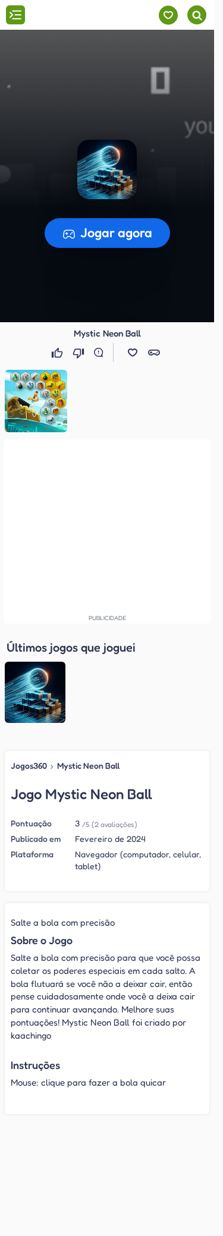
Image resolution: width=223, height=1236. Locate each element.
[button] (107, 169)
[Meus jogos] (168, 15)
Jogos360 (29, 765)
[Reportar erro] (101, 352)
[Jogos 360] (76, 16)
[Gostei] (58, 352)
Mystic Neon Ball (88, 765)
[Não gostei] (79, 352)
